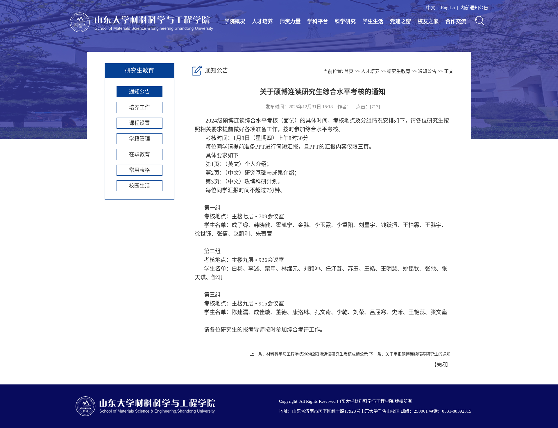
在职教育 (139, 154)
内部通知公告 (474, 7)
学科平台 (317, 21)
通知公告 (139, 92)
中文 (430, 7)
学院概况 (234, 21)
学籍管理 (139, 139)
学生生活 (372, 21)
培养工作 (139, 107)
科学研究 (345, 21)
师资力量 (290, 21)
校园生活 (139, 186)
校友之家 (428, 21)
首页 (348, 71)
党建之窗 (400, 21)
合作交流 (455, 21)
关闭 (441, 364)
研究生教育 (398, 71)
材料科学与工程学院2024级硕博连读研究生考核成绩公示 (317, 354)
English (448, 7)
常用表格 (139, 170)
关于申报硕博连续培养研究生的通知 (417, 354)
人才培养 (262, 21)
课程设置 (139, 123)
